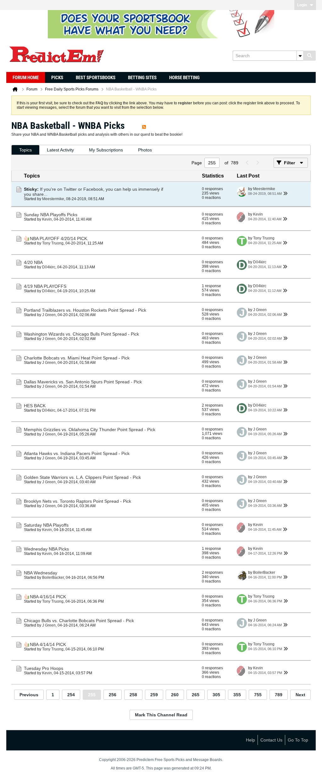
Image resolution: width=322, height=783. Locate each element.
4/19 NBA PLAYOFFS (45, 286)
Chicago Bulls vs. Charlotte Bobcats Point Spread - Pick (79, 620)
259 (154, 694)
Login (302, 5)
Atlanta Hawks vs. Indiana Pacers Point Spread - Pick (77, 453)
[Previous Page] (247, 163)
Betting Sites (142, 77)
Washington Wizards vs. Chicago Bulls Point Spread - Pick (81, 334)
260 (175, 694)
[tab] (25, 150)
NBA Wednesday (40, 572)
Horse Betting (184, 77)
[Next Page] (257, 163)
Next (300, 694)
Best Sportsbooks (95, 77)
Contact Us (271, 739)
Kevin (47, 219)
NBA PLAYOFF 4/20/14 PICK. (59, 238)
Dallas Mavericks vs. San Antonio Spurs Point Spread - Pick (83, 381)
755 (258, 694)
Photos (145, 149)
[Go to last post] (285, 193)
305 (216, 694)
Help (250, 739)
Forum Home (26, 77)
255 (92, 694)
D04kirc (48, 267)
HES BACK (35, 405)
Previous (28, 694)
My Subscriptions (106, 149)
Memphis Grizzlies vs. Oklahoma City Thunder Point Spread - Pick (89, 429)
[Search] (309, 56)
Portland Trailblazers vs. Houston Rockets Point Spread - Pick (85, 310)
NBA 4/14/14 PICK (48, 644)
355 (237, 694)
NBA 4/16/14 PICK (48, 596)
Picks (57, 77)
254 (71, 694)
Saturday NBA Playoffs (46, 525)
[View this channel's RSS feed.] (144, 125)
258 (133, 694)
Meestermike (53, 199)
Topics (25, 149)
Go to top (298, 739)
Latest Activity (60, 149)
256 (112, 694)
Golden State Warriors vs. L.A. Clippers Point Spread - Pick (82, 477)
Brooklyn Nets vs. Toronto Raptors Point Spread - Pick (77, 501)
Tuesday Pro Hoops (43, 668)
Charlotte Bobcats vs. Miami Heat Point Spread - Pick (77, 357)
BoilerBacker (53, 577)
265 (195, 694)
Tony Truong (53, 243)
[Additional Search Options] (300, 56)
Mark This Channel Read (161, 714)
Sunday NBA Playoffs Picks (50, 214)
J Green (49, 315)
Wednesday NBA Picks (46, 548)
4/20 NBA (33, 262)
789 (278, 694)
